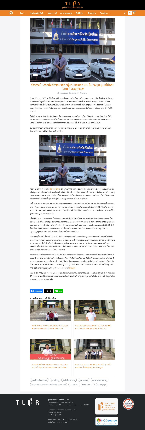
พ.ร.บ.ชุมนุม (84, 380)
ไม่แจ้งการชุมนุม (87, 384)
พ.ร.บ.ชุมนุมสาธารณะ (99, 380)
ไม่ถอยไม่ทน (74, 384)
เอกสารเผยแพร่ (66, 13)
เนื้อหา (21, 13)
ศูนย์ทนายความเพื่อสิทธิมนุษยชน (72, 7)
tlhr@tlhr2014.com (59, 415)
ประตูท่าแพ (55, 380)
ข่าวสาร (84, 93)
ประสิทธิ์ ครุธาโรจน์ (69, 380)
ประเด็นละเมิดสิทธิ (36, 13)
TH (130, 13)
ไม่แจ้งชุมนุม (101, 384)
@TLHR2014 (58, 412)
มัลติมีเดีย (79, 13)
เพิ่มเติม (72, 268)
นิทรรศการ (92, 13)
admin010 (74, 93)
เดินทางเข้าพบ (55, 189)
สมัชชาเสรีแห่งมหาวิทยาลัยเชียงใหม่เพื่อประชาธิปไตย (48, 384)
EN (134, 13)
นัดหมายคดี (52, 13)
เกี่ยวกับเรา (103, 13)
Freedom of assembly (39, 380)
